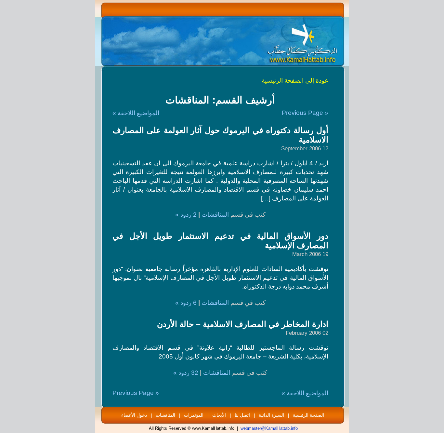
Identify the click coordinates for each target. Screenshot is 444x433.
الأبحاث (219, 415)
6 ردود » (186, 302)
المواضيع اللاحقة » (135, 113)
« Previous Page (305, 112)
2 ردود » (186, 214)
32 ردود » (185, 372)
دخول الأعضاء (134, 415)
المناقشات (215, 214)
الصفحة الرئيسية (308, 415)
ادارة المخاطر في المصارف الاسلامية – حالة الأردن (242, 324)
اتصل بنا (242, 415)
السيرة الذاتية (271, 415)
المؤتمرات (193, 415)
